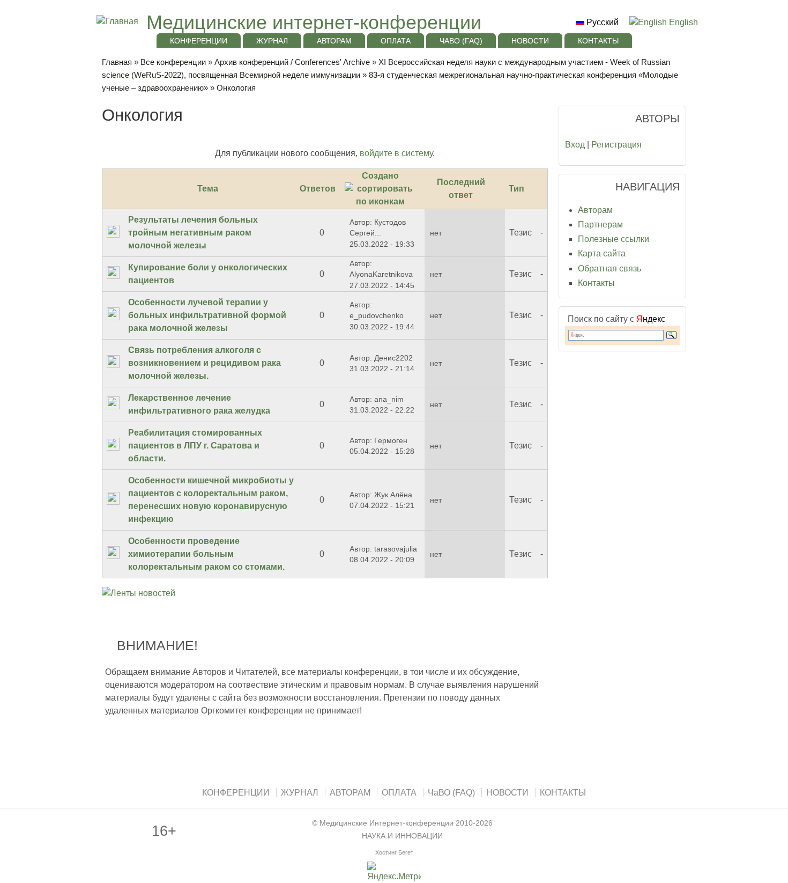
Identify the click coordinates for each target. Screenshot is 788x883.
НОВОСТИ (530, 40)
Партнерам (600, 224)
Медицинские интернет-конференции (313, 22)
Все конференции (173, 62)
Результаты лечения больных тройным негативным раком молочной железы (193, 232)
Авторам (595, 210)
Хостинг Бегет (394, 852)
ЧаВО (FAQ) (461, 40)
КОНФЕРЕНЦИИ (198, 40)
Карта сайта (602, 253)
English (682, 22)
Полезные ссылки (613, 239)
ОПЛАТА (396, 40)
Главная (117, 62)
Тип (516, 188)
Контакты (596, 283)
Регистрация (616, 144)
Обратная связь (609, 268)
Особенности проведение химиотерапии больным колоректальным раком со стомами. (206, 553)
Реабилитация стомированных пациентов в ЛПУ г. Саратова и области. (195, 445)
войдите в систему (396, 153)
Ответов (318, 188)
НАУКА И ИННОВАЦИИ (402, 836)
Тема (207, 188)
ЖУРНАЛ (272, 40)
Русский (601, 22)
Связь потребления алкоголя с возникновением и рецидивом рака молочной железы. (204, 362)
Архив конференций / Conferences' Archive (292, 62)
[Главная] (116, 21)
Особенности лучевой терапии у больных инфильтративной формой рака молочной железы (207, 315)
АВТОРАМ (334, 40)
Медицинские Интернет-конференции (386, 823)
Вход (575, 144)
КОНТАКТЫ (598, 40)
